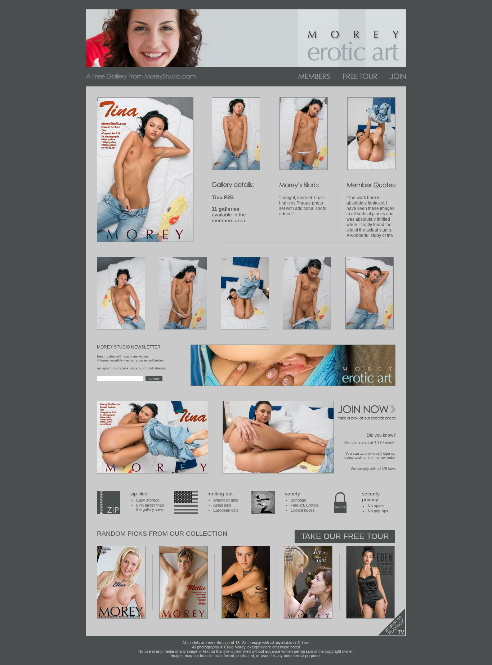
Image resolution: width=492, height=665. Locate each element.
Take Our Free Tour (345, 536)
